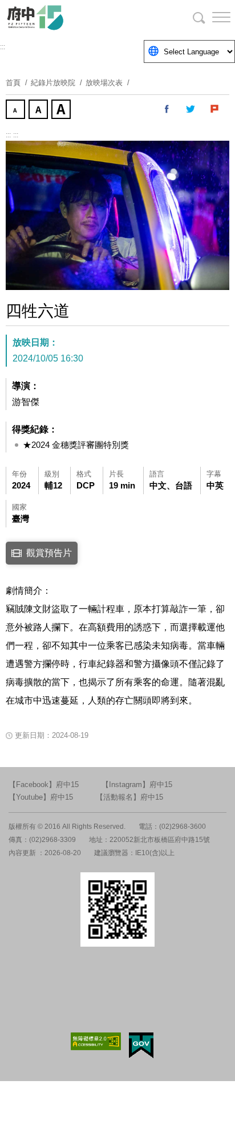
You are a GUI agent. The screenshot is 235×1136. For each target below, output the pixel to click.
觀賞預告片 (49, 553)
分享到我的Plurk (215, 109)
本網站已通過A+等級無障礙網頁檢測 (96, 1041)
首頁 (13, 82)
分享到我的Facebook (167, 109)
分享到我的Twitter (191, 109)
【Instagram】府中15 (137, 784)
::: (2, 47)
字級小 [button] (16, 110)
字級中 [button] (39, 110)
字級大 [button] (62, 110)
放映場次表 (104, 82)
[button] (212, 17)
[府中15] (68, 17)
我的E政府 (141, 1045)
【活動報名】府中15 (129, 797)
